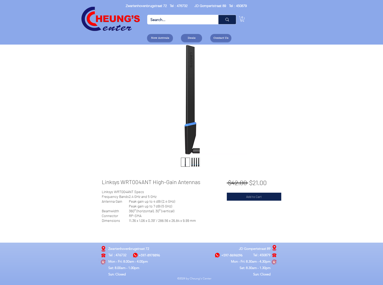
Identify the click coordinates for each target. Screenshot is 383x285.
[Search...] (227, 19)
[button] (242, 19)
